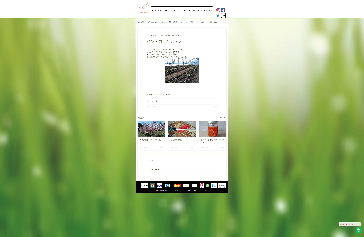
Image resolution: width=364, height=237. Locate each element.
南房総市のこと (212, 22)
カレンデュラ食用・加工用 (169, 22)
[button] (224, 22)
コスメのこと (200, 22)
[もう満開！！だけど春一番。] (151, 129)
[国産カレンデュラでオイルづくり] (212, 129)
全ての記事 (140, 22)
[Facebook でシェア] (148, 101)
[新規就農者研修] (182, 129)
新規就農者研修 (177, 140)
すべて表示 (223, 117)
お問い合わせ (191, 190)
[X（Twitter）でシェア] (152, 101)
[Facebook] (223, 10)
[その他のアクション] (216, 35)
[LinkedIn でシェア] (157, 101)
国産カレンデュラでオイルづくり (212, 141)
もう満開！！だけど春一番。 (151, 140)
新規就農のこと (152, 22)
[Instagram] (218, 10)
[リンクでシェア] (162, 101)
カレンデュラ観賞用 (187, 22)
